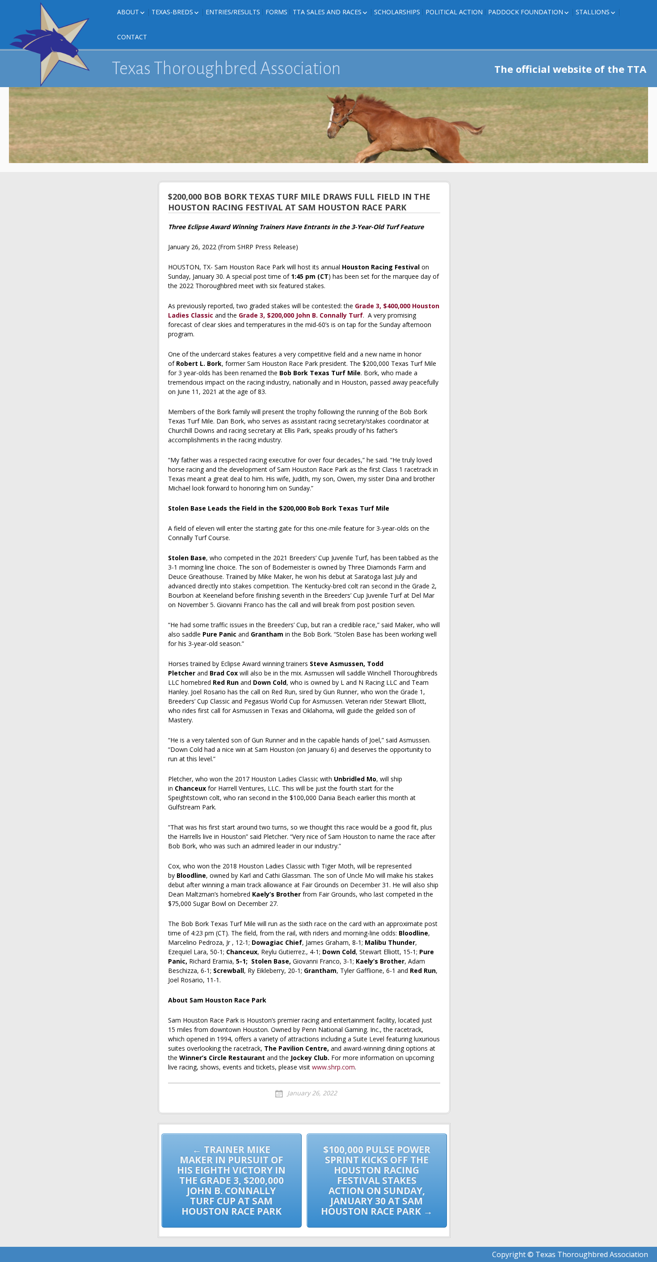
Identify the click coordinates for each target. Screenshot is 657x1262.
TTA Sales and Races (327, 12)
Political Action (454, 12)
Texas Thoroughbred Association (226, 68)
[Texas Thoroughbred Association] (53, 44)
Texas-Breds (172, 12)
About (128, 12)
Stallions (593, 12)
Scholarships (397, 12)
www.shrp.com (333, 1067)
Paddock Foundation (525, 12)
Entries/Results (233, 12)
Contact (132, 37)
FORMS (276, 12)
